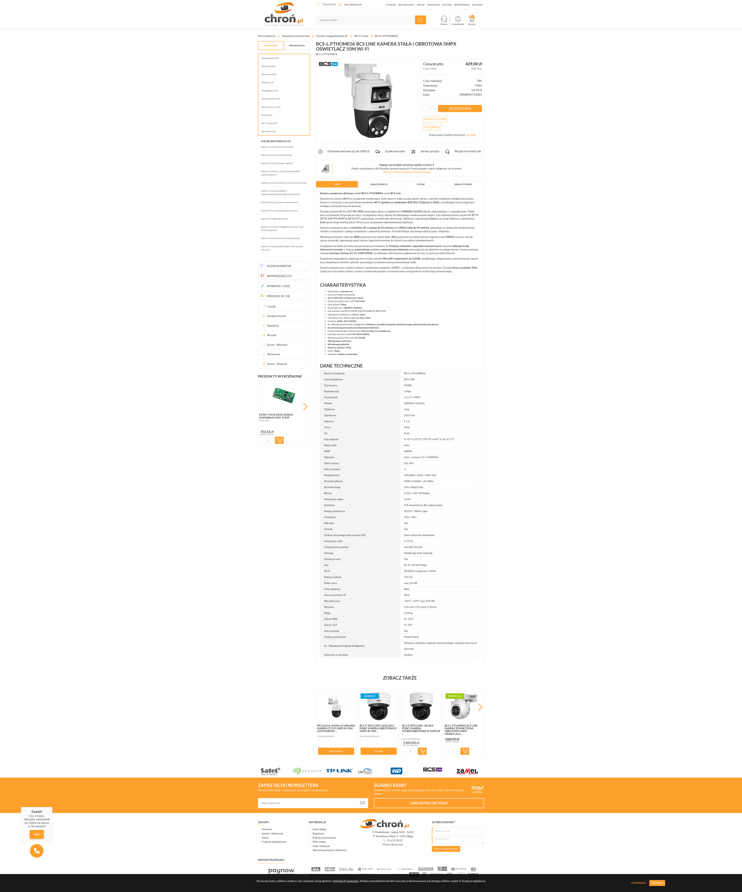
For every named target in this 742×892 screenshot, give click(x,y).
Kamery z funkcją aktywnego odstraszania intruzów (282, 248)
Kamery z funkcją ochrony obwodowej (280, 238)
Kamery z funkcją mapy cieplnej (277, 163)
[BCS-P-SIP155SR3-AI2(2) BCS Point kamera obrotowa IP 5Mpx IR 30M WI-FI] (379, 706)
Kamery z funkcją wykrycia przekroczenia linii (284, 182)
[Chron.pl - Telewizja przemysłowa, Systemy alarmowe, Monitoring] (284, 14)
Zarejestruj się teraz (429, 803)
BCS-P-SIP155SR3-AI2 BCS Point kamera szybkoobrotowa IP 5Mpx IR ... (421, 729)
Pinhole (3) (266, 115)
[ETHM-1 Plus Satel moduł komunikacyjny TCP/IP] (284, 395)
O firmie (391, 4)
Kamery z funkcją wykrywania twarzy (279, 202)
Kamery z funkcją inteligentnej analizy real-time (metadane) (282, 228)
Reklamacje (273, 354)
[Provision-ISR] (453, 770)
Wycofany (336, 751)
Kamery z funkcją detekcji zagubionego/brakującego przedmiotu (280, 192)
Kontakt (477, 4)
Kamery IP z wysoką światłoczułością (279, 210)
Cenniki (271, 306)
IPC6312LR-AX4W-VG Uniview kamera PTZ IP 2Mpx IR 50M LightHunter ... (336, 728)
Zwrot (265, 837)
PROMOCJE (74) (278, 296)
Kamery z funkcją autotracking (276, 154)
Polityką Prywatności (346, 881)
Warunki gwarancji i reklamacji (329, 850)
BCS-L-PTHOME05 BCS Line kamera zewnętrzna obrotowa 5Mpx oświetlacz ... (461, 729)
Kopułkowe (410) (270, 58)
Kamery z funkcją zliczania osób (277, 146)
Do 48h (378, 751)
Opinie (421, 4)
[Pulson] (421, 771)
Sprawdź (471, 134)
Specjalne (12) (268, 131)
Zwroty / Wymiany (277, 344)
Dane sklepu (319, 829)
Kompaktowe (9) (269, 90)
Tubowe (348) (268, 66)
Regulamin (273, 325)
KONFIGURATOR (279, 266)
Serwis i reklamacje (272, 833)
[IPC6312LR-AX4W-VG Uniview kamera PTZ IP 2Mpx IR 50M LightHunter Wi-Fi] (336, 706)
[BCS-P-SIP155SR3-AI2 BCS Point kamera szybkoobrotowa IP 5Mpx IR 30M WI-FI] (421, 706)
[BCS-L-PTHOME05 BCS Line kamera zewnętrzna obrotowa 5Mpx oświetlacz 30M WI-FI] (464, 706)
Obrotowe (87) (269, 74)
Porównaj (432, 127)
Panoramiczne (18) (271, 107)
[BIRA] (356, 771)
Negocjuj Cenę (435, 119)
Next (305, 406)
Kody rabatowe (321, 846)
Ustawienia (638, 882)
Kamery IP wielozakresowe (274, 218)
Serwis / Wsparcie (277, 363)
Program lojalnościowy (274, 841)
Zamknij (657, 882)
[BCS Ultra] (291, 770)
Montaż (447, 4)
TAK (36, 834)
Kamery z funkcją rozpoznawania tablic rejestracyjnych (280, 173)
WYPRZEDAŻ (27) (279, 276)
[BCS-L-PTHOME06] (368, 100)
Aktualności (406, 4)
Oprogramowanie (276, 315)
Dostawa (267, 829)
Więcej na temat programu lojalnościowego (407, 172)
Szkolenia (433, 4)
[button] (36, 851)
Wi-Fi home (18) (269, 123)
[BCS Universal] (389, 772)
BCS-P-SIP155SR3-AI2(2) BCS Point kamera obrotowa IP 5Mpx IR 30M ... (378, 728)
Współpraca (462, 4)
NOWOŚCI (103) (278, 286)
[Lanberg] (486, 770)
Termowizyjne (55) (270, 98)
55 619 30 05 (329, 4)
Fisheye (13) (267, 82)
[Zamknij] (52, 807)
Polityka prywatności (324, 837)
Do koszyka (460, 108)
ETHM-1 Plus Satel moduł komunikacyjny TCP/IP (276, 416)
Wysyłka (272, 335)
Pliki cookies (319, 841)
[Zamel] (324, 771)
